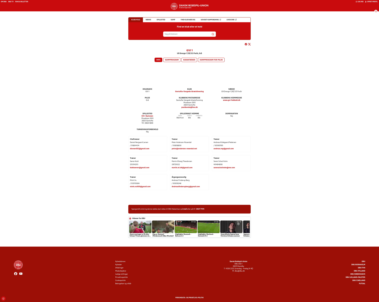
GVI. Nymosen (147, 116)
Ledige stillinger (121, 274)
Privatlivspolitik (121, 277)
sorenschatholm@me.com (224, 168)
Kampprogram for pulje (211, 60)
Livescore (230, 20)
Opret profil (372, 1)
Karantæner (189, 60)
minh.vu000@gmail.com (140, 187)
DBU (363, 261)
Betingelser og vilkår (123, 284)
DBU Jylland (359, 271)
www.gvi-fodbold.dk (231, 100)
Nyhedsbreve (120, 261)
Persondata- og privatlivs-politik (189, 297)
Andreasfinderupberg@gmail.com (186, 187)
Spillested (147, 114)
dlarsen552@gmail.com (139, 149)
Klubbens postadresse (189, 98)
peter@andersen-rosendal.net (184, 149)
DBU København (357, 274)
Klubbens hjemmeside (231, 98)
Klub (189, 89)
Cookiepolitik (120, 280)
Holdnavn (147, 89)
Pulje (147, 98)
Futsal (362, 284)
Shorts (189, 115)
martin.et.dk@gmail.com (182, 168)
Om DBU (4, 1)
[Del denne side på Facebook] (246, 44)
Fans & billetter (21, 1)
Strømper (199, 115)
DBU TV (11, 1)
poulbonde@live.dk (189, 107)
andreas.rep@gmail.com (224, 149)
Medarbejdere (120, 271)
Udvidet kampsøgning (210, 20)
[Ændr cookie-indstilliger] (3, 298)
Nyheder (118, 265)
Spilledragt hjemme (189, 114)
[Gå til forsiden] (189, 6)
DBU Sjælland (358, 280)
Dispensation (231, 114)
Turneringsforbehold (147, 129)
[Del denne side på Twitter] (249, 44)
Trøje (180, 115)
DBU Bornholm (358, 265)
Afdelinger (119, 268)
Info (158, 60)
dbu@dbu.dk (240, 271)
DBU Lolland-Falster (355, 277)
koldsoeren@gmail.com (139, 168)
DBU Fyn (361, 268)
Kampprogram (172, 60)
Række (231, 89)
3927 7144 (200, 209)
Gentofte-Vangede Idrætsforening (189, 91)
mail (185, 209)
